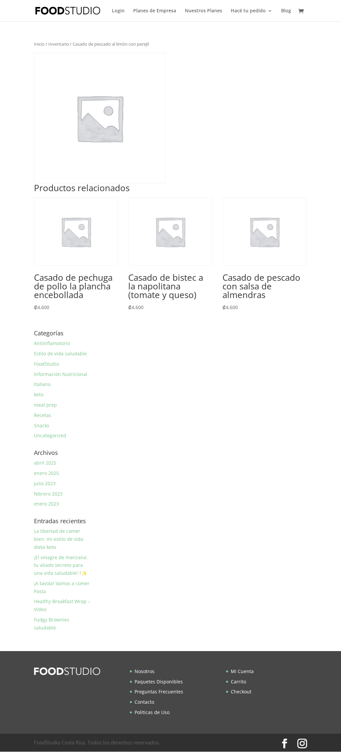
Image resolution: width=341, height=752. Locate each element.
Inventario (58, 44)
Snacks (41, 425)
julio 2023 (45, 483)
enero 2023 (46, 504)
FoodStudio (46, 364)
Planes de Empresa (154, 11)
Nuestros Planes (203, 11)
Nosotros (145, 671)
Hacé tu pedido (248, 11)
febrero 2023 (48, 494)
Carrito (238, 681)
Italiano (42, 384)
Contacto (144, 702)
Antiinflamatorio (52, 343)
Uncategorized (50, 435)
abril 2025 (45, 463)
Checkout (241, 691)
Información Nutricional (60, 374)
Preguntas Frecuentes (159, 691)
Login (118, 11)
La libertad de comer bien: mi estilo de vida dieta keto (58, 539)
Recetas (42, 415)
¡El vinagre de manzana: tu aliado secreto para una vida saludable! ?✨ (61, 565)
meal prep (45, 405)
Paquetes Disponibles (159, 681)
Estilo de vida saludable (60, 353)
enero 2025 (46, 473)
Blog (286, 11)
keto (38, 394)
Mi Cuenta (242, 671)
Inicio (39, 44)
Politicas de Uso (152, 712)
